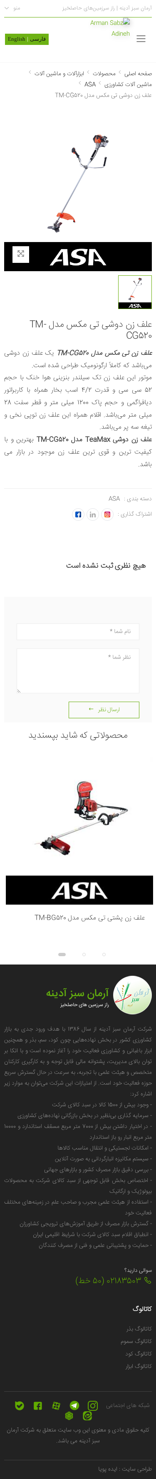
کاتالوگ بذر (139, 1329)
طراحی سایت (136, 1469)
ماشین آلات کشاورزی (128, 84)
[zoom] (20, 254)
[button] (98, 955)
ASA (90, 84)
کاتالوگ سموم (136, 1341)
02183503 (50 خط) (109, 1281)
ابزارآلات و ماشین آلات (59, 74)
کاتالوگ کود (138, 1354)
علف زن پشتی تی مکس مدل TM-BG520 (90, 918)
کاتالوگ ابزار (139, 1366)
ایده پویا (107, 1469)
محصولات (104, 74)
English (16, 39)
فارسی (38, 39)
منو (16, 8)
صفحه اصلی (138, 74)
